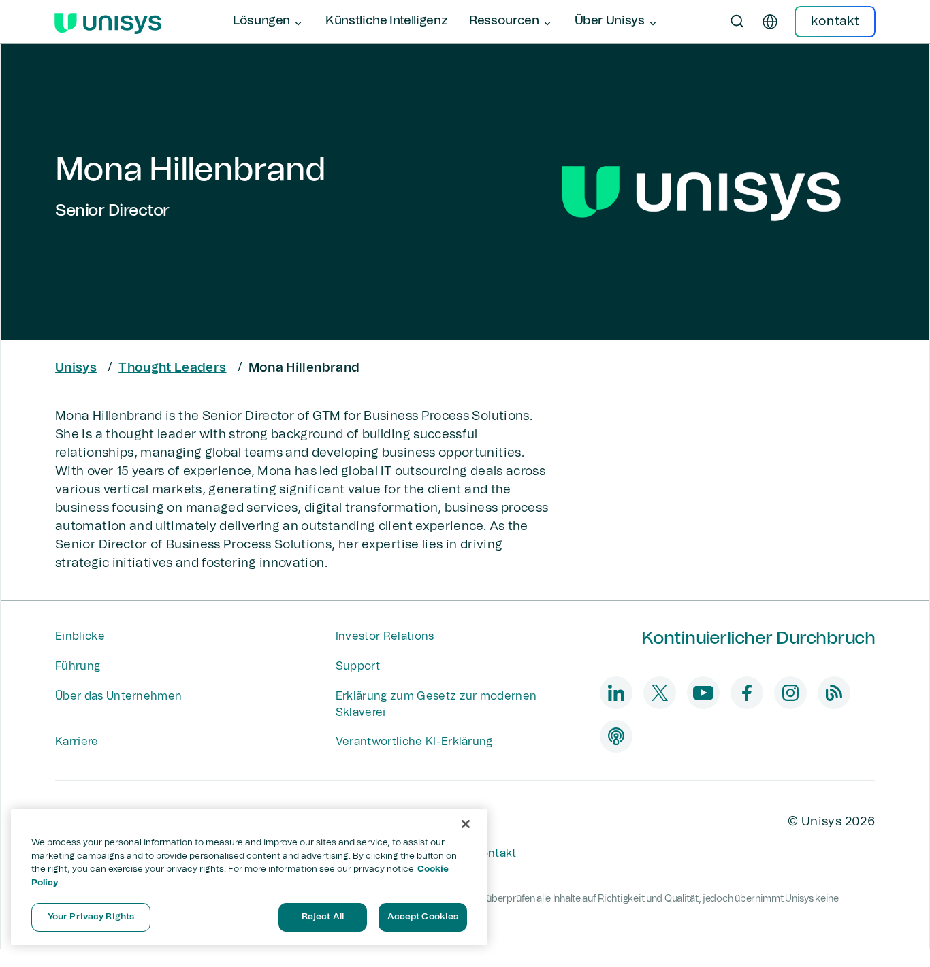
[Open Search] (737, 22)
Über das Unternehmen (118, 696)
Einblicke (80, 636)
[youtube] (703, 692)
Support (358, 666)
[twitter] (659, 692)
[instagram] (790, 692)
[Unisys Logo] (107, 22)
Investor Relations (385, 636)
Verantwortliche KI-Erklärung (414, 741)
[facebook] (747, 692)
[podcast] (616, 736)
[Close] (466, 824)
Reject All (323, 917)
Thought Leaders (172, 368)
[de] (770, 22)
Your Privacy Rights (91, 917)
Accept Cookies (423, 917)
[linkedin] (616, 692)
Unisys (76, 368)
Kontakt (494, 853)
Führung (77, 666)
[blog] (834, 692)
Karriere (77, 741)
